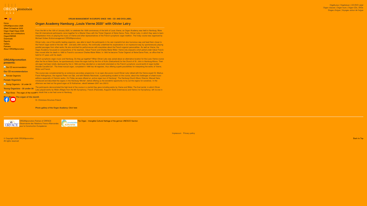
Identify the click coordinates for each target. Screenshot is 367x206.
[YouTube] (13, 99)
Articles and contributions (14, 33)
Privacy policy (189, 133)
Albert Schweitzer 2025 (13, 28)
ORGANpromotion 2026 (13, 25)
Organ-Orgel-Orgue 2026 (14, 31)
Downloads (8, 38)
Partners (7, 46)
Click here (73, 107)
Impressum (176, 133)
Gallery (7, 43)
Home (6, 23)
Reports (7, 41)
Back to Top (358, 138)
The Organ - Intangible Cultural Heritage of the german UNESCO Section (108, 120)
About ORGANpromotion (14, 49)
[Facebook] (6, 99)
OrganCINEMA (10, 36)
